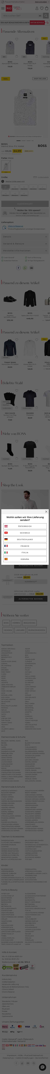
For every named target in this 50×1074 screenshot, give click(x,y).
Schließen (46, 511)
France (25, 546)
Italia (25, 553)
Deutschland (25, 539)
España (25, 559)
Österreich (25, 526)
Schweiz (25, 533)
